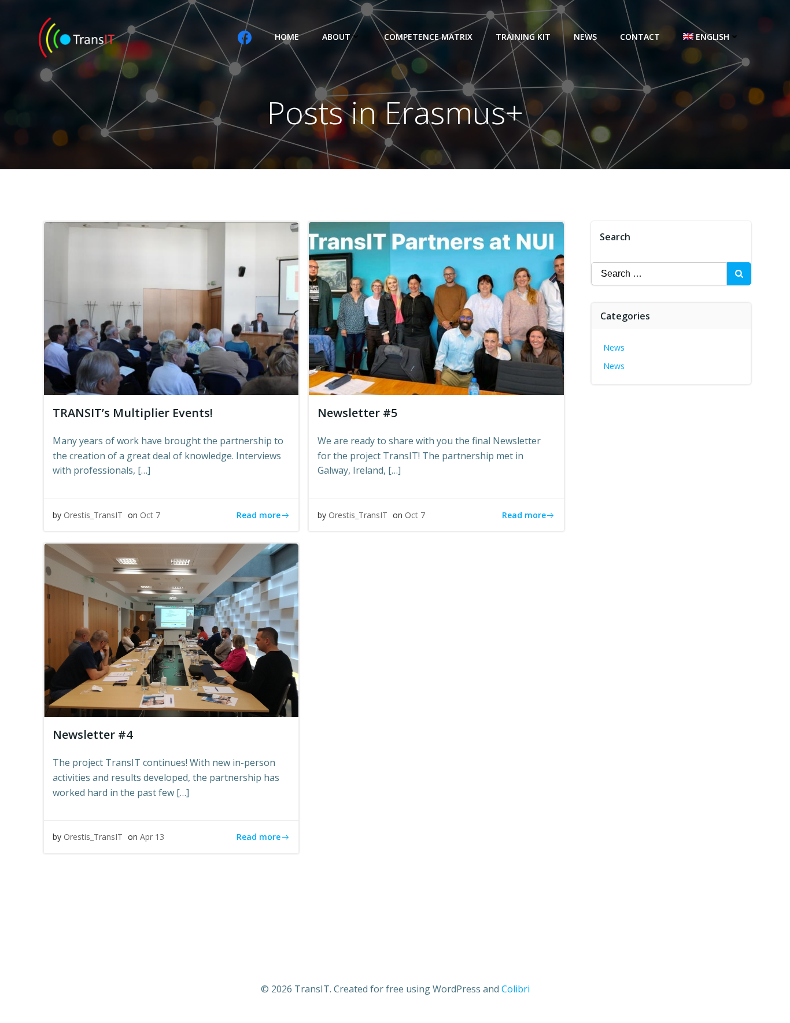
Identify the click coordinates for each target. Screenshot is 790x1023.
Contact (640, 36)
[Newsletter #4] (171, 629)
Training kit (523, 36)
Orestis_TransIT (93, 514)
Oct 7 (150, 514)
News (585, 36)
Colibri (515, 989)
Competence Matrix (428, 36)
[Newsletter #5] (436, 307)
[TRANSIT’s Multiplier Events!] (171, 307)
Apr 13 (152, 836)
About (336, 36)
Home (287, 36)
